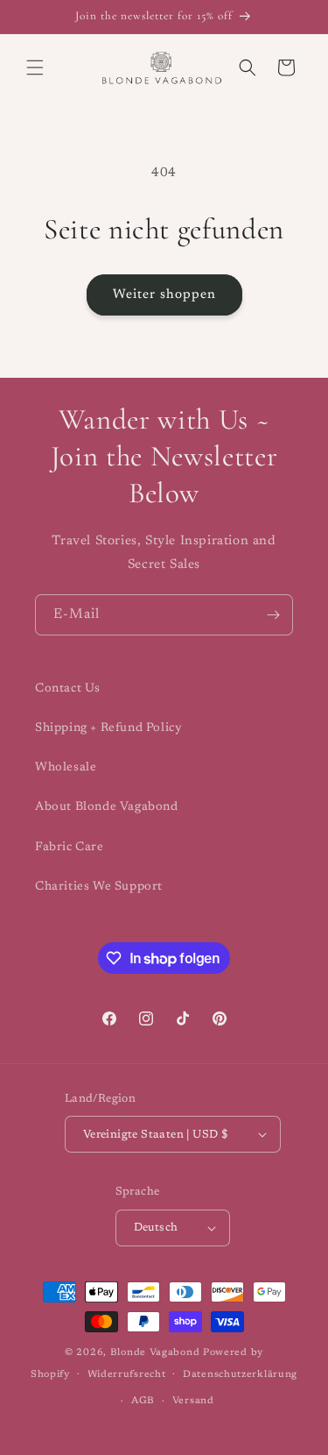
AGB (143, 1401)
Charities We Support (99, 887)
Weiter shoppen (164, 295)
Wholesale (65, 768)
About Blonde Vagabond (106, 807)
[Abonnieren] (273, 614)
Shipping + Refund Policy (108, 728)
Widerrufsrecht (126, 1375)
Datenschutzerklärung (240, 1375)
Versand (193, 1401)
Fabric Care (69, 847)
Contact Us (68, 689)
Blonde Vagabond (155, 1353)
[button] (35, 67)
